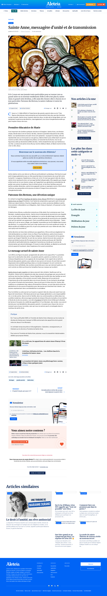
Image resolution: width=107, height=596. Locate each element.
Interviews (33, 11)
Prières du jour (78, 227)
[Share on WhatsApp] (66, 108)
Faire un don (37, 167)
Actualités (49, 11)
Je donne (100, 4)
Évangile (75, 215)
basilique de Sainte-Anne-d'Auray (36, 199)
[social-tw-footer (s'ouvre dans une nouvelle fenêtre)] (55, 586)
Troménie (38, 300)
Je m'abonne (90, 4)
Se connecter (81, 4)
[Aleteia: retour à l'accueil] (53, 3)
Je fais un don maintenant (19, 442)
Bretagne (11, 380)
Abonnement (54, 572)
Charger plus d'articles (84, 138)
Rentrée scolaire (98, 11)
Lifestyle (57, 11)
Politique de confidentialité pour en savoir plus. (83, 250)
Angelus (59, 523)
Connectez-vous (44, 467)
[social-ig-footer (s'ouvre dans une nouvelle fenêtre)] (58, 586)
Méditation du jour (80, 221)
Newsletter (53, 566)
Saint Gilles (59, 7)
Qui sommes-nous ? (36, 591)
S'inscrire (13, 419)
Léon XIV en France (85, 11)
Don (52, 574)
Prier (13, 11)
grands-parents (21, 380)
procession (59, 493)
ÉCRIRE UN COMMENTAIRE (37, 473)
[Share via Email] (63, 108)
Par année (67, 566)
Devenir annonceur (56, 591)
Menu (6, 11)
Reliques (83, 523)
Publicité (53, 577)
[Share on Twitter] (60, 108)
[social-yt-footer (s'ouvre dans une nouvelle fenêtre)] (49, 586)
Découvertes (66, 11)
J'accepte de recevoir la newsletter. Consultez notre (29, 414)
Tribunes (42, 11)
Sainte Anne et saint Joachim (17, 272)
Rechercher (25, 4)
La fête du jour (78, 209)
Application (53, 568)
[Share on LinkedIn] (57, 108)
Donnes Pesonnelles (78, 591)
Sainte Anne (30, 380)
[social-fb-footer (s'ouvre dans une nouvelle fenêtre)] (52, 586)
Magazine (53, 570)
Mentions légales (47, 591)
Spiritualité (75, 11)
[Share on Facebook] (54, 108)
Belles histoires (24, 11)
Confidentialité (87, 591)
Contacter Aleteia (67, 591)
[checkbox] (10, 414)
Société (10, 493)
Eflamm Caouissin (25, 31)
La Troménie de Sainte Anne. (34, 329)
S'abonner (90, 564)
